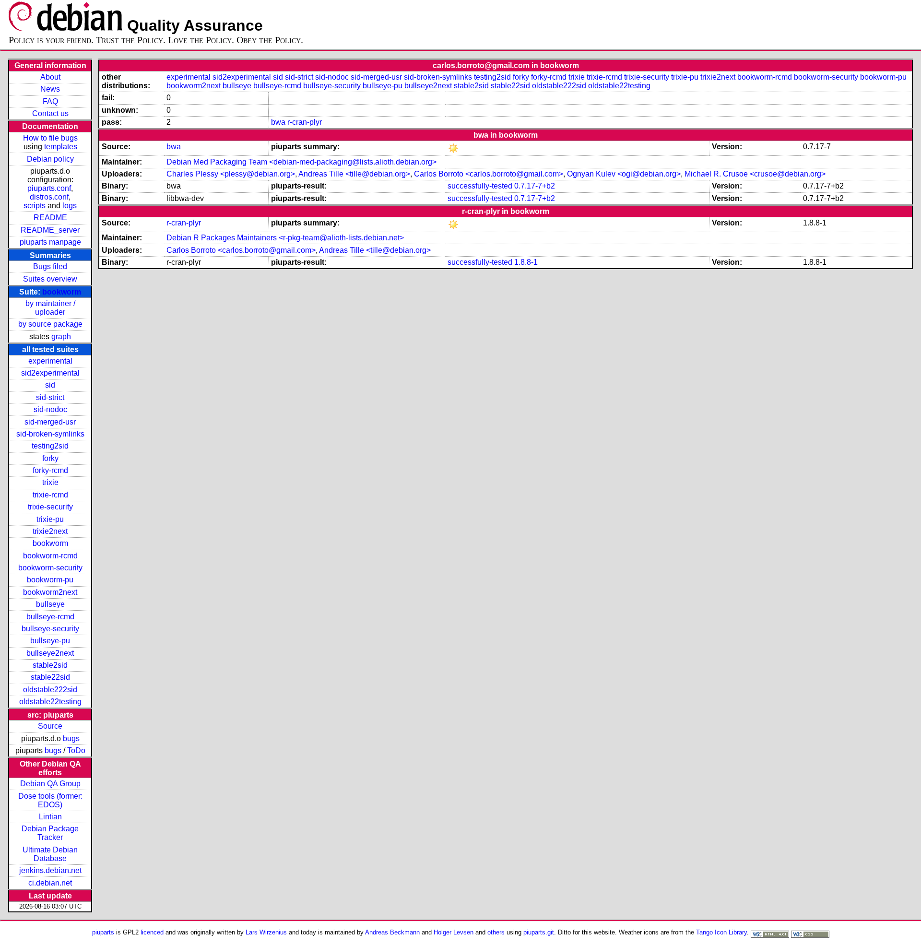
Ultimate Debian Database (50, 854)
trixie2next (50, 531)
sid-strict (50, 397)
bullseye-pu (50, 641)
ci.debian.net (50, 883)
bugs (71, 738)
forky (50, 458)
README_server (50, 230)
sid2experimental (50, 373)
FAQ (50, 101)
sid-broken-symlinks (50, 434)
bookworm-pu (50, 580)
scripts (35, 205)
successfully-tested (480, 186)
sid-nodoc (50, 409)
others (496, 932)
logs (69, 205)
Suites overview (50, 279)
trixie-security (50, 507)
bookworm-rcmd (50, 556)
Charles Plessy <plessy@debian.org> (230, 174)
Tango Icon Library (721, 932)
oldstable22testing (50, 701)
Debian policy (50, 159)
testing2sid (50, 446)
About (50, 77)
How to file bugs (50, 138)
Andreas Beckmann (392, 932)
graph (61, 336)
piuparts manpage (50, 242)
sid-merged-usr (50, 422)
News (50, 89)
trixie (50, 482)
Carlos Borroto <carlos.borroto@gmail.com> (488, 174)
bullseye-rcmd (50, 617)
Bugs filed (50, 266)
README (50, 217)
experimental (50, 361)
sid (50, 385)
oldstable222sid (50, 689)
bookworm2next (50, 592)
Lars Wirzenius (266, 932)
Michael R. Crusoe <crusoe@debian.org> (755, 174)
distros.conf (49, 197)
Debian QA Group (50, 784)
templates (60, 146)
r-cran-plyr (304, 122)
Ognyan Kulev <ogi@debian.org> (624, 174)
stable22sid (50, 677)
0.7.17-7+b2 (534, 186)
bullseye (50, 604)
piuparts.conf (49, 188)
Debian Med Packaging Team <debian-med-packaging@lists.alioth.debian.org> (301, 162)
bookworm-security (50, 568)
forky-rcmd (50, 470)
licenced (152, 932)
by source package (50, 324)
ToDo (76, 750)
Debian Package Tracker (50, 833)
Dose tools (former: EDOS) (50, 800)
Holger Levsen (453, 932)
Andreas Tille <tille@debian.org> (354, 174)
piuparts (103, 932)
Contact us (50, 113)
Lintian (50, 817)
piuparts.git (538, 932)
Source (50, 726)
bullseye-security (50, 629)
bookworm (61, 292)
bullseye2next (50, 653)
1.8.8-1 (526, 262)
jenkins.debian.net (50, 870)
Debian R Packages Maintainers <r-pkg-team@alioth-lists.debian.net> (285, 238)
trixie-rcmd (50, 495)
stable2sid (50, 665)
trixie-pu (50, 519)
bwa (278, 122)
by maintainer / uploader (50, 307)
